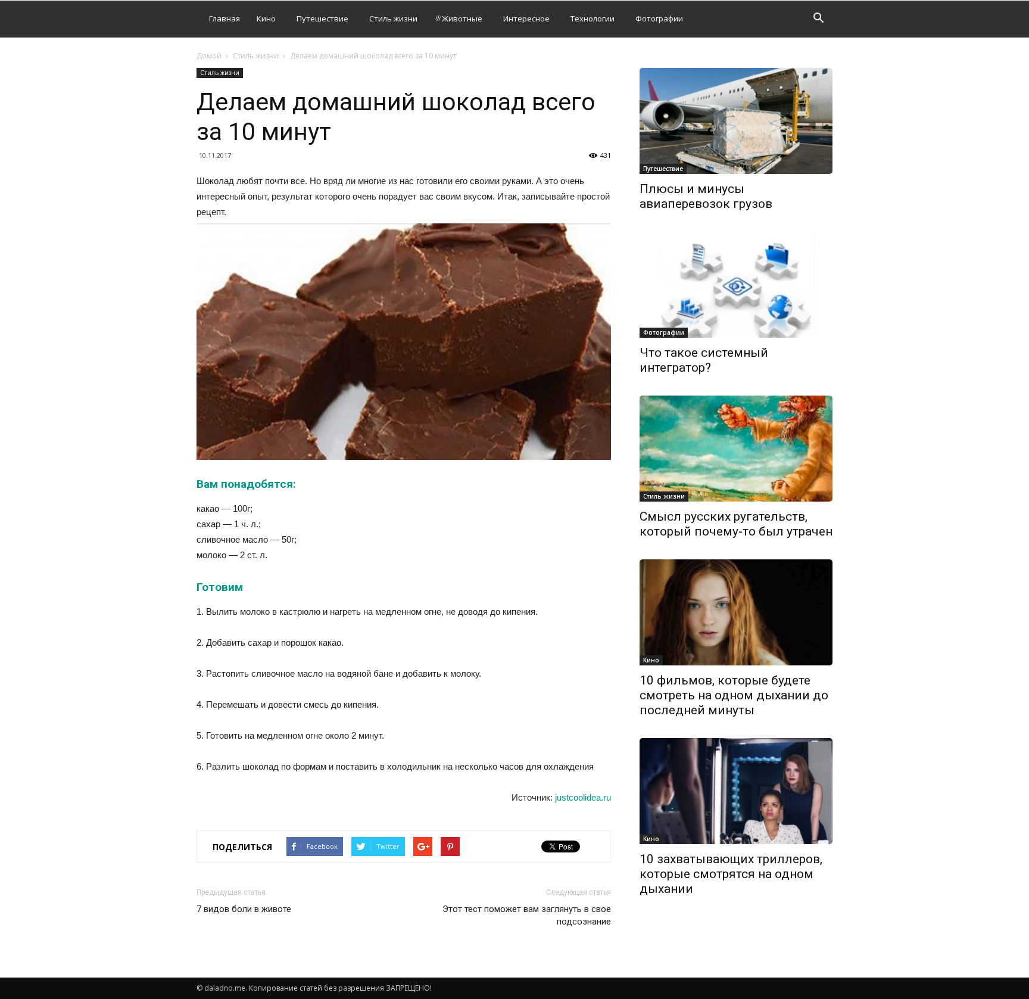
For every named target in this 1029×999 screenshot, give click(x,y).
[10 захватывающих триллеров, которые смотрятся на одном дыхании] (736, 791)
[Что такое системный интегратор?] (736, 285)
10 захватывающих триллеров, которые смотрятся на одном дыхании (731, 874)
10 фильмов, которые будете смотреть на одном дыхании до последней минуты (734, 695)
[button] (818, 19)
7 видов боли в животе (244, 909)
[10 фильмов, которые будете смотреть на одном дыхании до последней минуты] (736, 612)
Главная (224, 18)
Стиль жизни (393, 18)
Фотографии (659, 18)
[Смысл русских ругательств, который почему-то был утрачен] (736, 449)
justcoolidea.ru (583, 797)
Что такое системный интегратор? (704, 360)
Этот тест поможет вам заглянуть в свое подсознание (526, 915)
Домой (209, 56)
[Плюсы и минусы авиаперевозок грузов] (736, 121)
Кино (266, 18)
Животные (462, 18)
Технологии (592, 18)
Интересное (526, 18)
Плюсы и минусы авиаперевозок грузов (706, 196)
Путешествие (322, 18)
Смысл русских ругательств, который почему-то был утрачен (736, 524)
